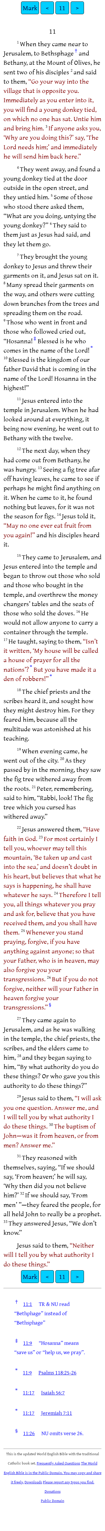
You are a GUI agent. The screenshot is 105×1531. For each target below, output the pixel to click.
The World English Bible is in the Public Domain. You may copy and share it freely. (53, 1472)
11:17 (28, 1392)
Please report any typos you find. (68, 1482)
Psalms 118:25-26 (57, 1372)
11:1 (27, 1304)
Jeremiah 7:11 (56, 1413)
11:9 (27, 1343)
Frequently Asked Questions (58, 1463)
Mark (30, 7)
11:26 (29, 1433)
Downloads (33, 1482)
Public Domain (52, 1500)
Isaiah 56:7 (53, 1392)
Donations (53, 1491)
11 (62, 7)
